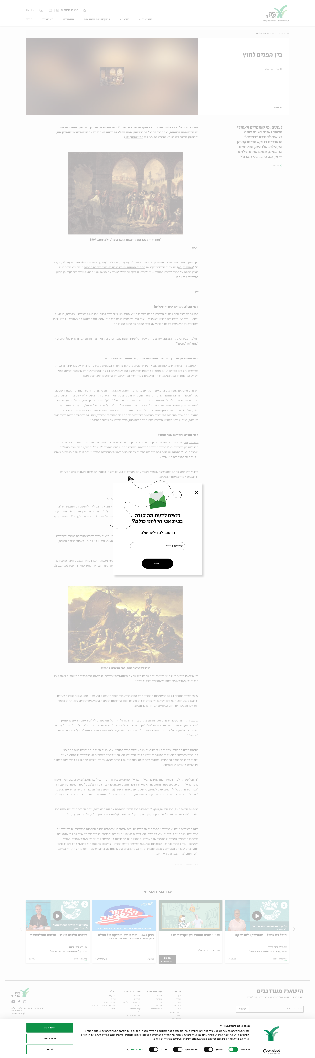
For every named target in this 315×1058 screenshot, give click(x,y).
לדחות (49, 1049)
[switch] (209, 1049)
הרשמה (157, 563)
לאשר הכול (49, 1028)
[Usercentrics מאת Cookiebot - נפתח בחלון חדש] (271, 1051)
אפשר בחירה (49, 1038)
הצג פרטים (137, 1049)
